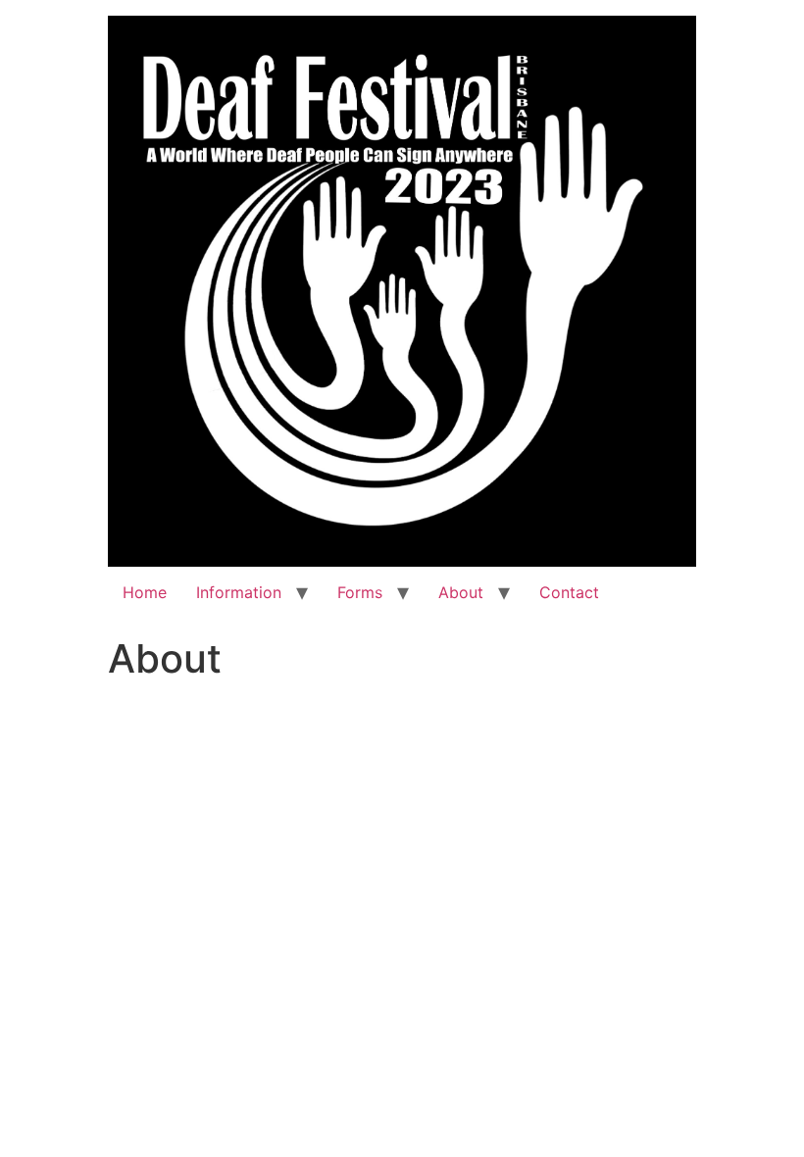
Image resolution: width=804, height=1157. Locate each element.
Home (145, 592)
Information (238, 592)
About (460, 592)
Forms (359, 592)
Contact (569, 592)
